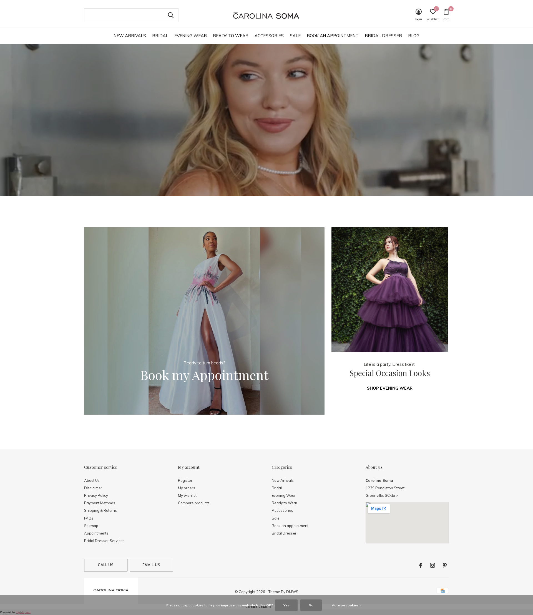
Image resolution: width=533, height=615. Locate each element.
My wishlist (187, 495)
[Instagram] (432, 565)
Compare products (194, 503)
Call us (106, 565)
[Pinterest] (445, 565)
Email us (151, 565)
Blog (413, 35)
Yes (286, 605)
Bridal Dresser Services (104, 540)
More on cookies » (346, 605)
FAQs (88, 518)
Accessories (269, 35)
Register (185, 480)
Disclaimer (93, 488)
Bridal (160, 35)
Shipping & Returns (100, 510)
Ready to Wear (230, 35)
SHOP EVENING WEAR (390, 388)
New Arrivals (130, 35)
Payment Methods (99, 503)
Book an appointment (333, 35)
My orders (186, 488)
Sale (295, 35)
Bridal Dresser (383, 35)
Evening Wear (190, 35)
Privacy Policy (96, 495)
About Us (92, 480)
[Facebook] (420, 565)
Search (170, 15)
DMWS (292, 591)
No (311, 605)
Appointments (96, 533)
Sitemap (91, 525)
